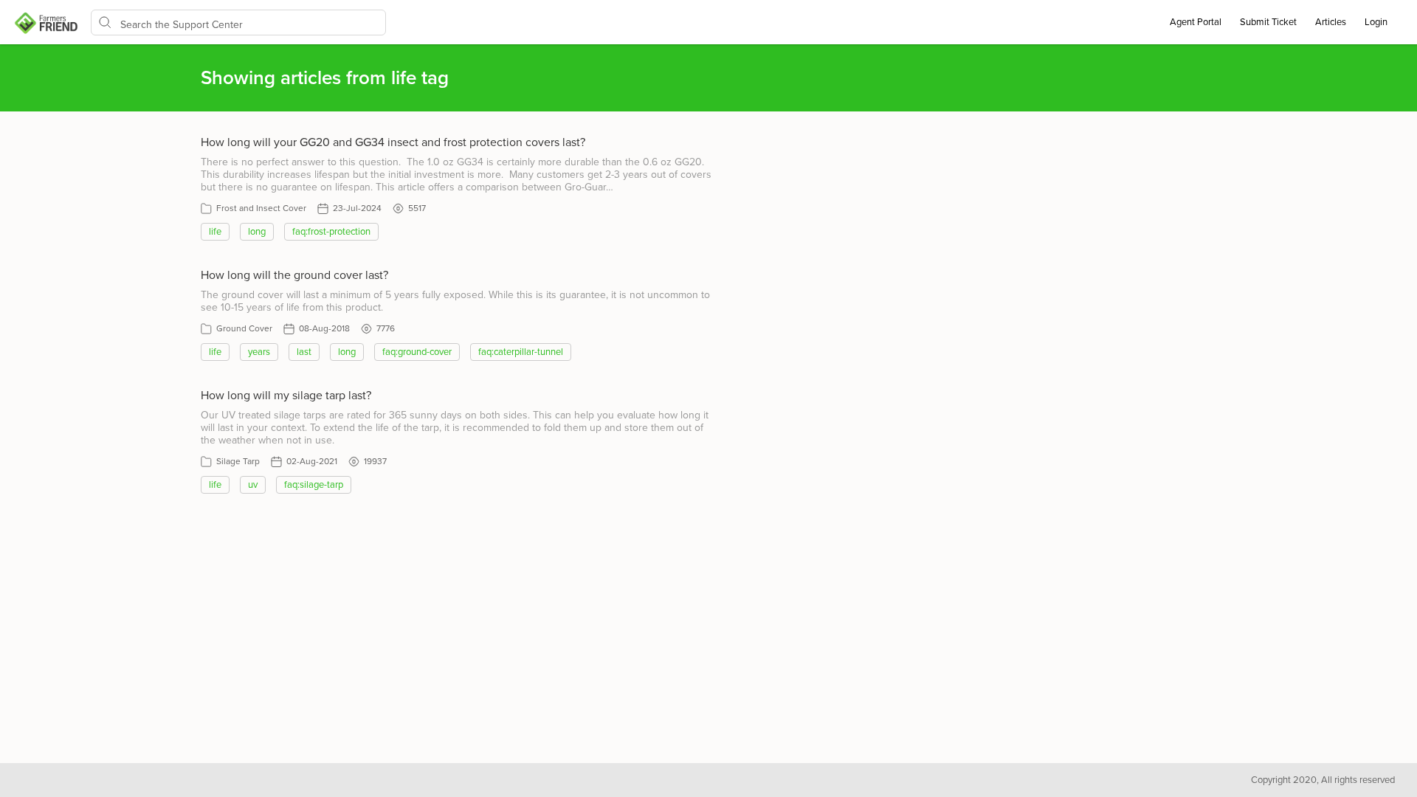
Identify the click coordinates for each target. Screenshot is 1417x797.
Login (1376, 22)
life (215, 232)
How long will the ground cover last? (294, 275)
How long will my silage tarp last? (286, 395)
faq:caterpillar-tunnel (520, 352)
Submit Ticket (1268, 22)
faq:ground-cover (417, 352)
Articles (1330, 22)
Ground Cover (244, 328)
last (304, 352)
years (259, 352)
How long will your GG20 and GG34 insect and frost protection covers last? (393, 142)
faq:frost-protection (331, 232)
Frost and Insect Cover (261, 208)
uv (253, 485)
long (257, 232)
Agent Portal (1195, 22)
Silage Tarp (238, 461)
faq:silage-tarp (313, 485)
